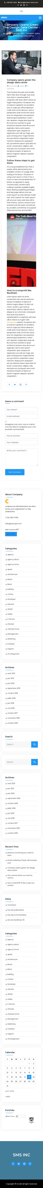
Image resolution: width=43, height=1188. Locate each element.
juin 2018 (10, 703)
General (10, 604)
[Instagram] (24, 5)
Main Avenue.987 (12, 529)
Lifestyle (10, 624)
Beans (9, 579)
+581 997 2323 (11, 2)
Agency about (13, 559)
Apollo (9, 569)
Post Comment (15, 472)
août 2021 (11, 673)
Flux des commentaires (16, 915)
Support (10, 649)
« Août (7, 1096)
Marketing (11, 639)
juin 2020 (11, 683)
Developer (11, 599)
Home (9, 33)
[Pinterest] (27, 5)
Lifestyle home (13, 629)
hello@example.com (13, 523)
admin (22, 86)
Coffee (10, 594)
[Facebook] (18, 5)
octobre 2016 (12, 723)
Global (9, 609)
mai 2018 (10, 708)
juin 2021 (10, 678)
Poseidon (11, 644)
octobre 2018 (12, 693)
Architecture (12, 574)
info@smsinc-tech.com (29, 2)
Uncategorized (13, 654)
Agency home (13, 564)
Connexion (11, 905)
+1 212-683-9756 (11, 517)
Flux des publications (15, 910)
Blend (9, 584)
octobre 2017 (12, 713)
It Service (11, 619)
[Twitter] (21, 5)
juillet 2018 (11, 698)
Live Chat (11, 534)
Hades (9, 614)
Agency (10, 554)
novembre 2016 (13, 718)
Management (18, 33)
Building (10, 589)
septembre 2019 (13, 688)
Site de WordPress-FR (15, 920)
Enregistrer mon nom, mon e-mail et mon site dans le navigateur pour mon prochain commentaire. (20, 427)
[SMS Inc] (21, 11)
